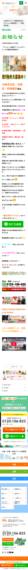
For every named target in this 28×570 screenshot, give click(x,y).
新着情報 (6, 30)
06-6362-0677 (7, 525)
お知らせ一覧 (14, 366)
